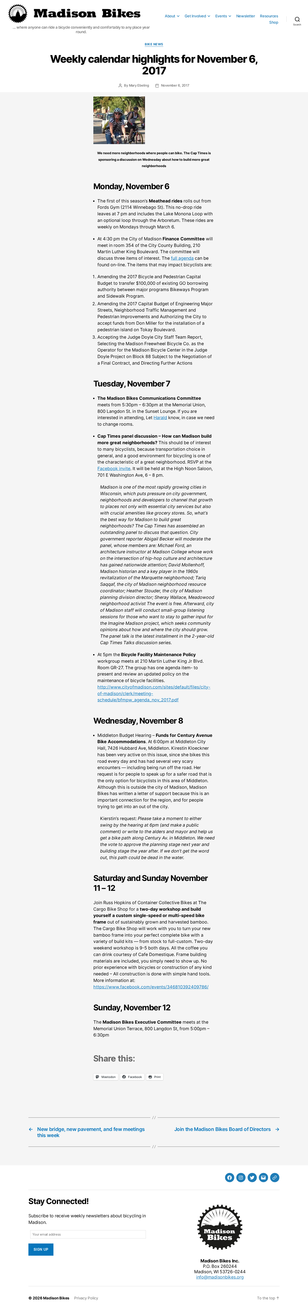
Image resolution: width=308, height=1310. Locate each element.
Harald (160, 417)
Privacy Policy (86, 1298)
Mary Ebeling (139, 85)
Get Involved (195, 16)
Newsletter (245, 16)
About (170, 16)
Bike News (154, 44)
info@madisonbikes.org (220, 1277)
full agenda (182, 258)
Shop (273, 22)
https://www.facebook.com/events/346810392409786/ (151, 987)
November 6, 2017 (175, 85)
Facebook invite (113, 468)
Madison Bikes (56, 1298)
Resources (269, 16)
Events (221, 16)
